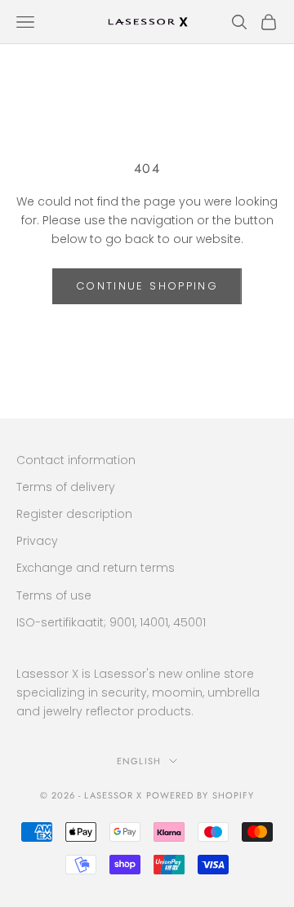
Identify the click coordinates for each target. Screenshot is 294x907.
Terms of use (53, 595)
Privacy (37, 541)
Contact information (76, 460)
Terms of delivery (65, 487)
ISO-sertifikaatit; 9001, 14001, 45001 (111, 622)
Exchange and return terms (95, 568)
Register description (74, 514)
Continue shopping (147, 286)
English (139, 761)
